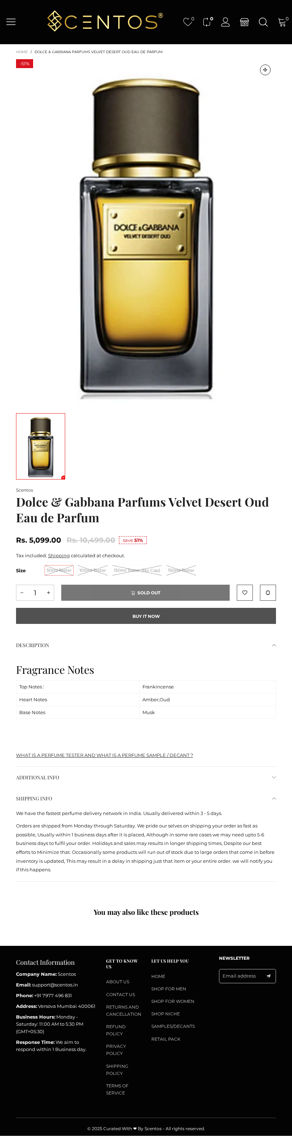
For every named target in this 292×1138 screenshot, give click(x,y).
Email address (239, 976)
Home (158, 976)
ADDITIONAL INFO (37, 777)
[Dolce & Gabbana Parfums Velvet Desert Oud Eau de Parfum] (146, 232)
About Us (117, 981)
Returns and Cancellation (123, 1010)
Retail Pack (166, 1039)
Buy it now (146, 616)
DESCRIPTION (32, 645)
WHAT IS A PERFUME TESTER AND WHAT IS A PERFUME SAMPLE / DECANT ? (104, 755)
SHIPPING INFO (34, 798)
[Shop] (244, 21)
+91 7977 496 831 (53, 995)
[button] (21, 592)
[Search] (263, 21)
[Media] (265, 70)
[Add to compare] (268, 593)
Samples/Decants (173, 1026)
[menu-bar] (15, 21)
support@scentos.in (55, 985)
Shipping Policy (117, 1069)
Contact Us (120, 994)
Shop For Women (172, 1001)
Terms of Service (117, 1089)
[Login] (225, 21)
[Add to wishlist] (245, 593)
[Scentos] (104, 21)
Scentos (24, 490)
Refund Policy (116, 1030)
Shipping (59, 555)
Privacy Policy (116, 1050)
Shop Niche (165, 1013)
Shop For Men (168, 988)
